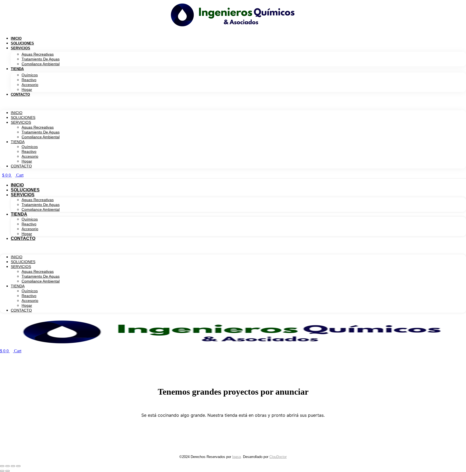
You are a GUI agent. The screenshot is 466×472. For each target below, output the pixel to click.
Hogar (27, 89)
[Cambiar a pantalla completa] (7, 466)
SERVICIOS (20, 48)
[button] (233, 103)
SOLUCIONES (22, 43)
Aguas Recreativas (38, 54)
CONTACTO (20, 94)
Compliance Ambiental (41, 64)
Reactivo (29, 80)
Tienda (17, 69)
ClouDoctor (278, 457)
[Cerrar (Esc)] (18, 466)
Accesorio (30, 84)
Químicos (30, 75)
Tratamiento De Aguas (41, 59)
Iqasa (236, 457)
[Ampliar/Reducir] (2, 466)
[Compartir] (13, 466)
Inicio (16, 38)
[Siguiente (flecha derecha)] (7, 471)
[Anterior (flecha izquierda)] (2, 471)
